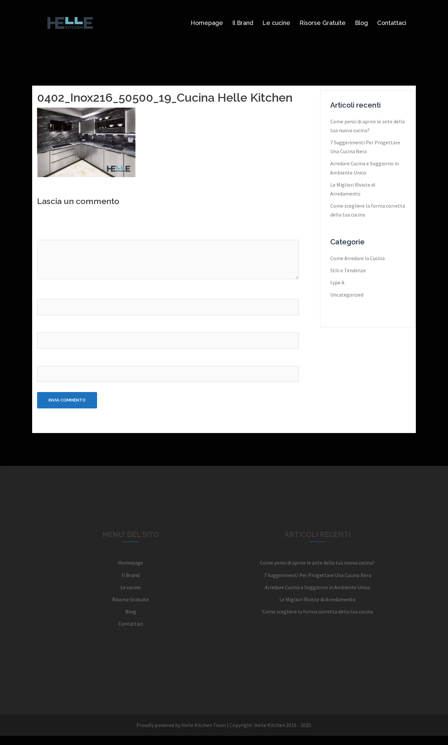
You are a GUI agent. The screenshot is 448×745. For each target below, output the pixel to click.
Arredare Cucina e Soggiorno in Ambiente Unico (317, 587)
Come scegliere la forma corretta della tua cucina (317, 611)
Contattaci (391, 22)
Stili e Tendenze (348, 270)
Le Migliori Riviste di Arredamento (317, 599)
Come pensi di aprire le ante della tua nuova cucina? (317, 562)
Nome (45, 292)
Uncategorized (346, 294)
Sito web (47, 359)
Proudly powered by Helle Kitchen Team (181, 725)
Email (45, 326)
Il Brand (242, 22)
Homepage (207, 22)
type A (337, 282)
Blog (361, 22)
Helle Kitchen (269, 725)
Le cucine (276, 22)
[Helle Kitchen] (70, 22)
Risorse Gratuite (322, 22)
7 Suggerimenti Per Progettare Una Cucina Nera (317, 575)
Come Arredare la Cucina (357, 258)
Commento (52, 233)
